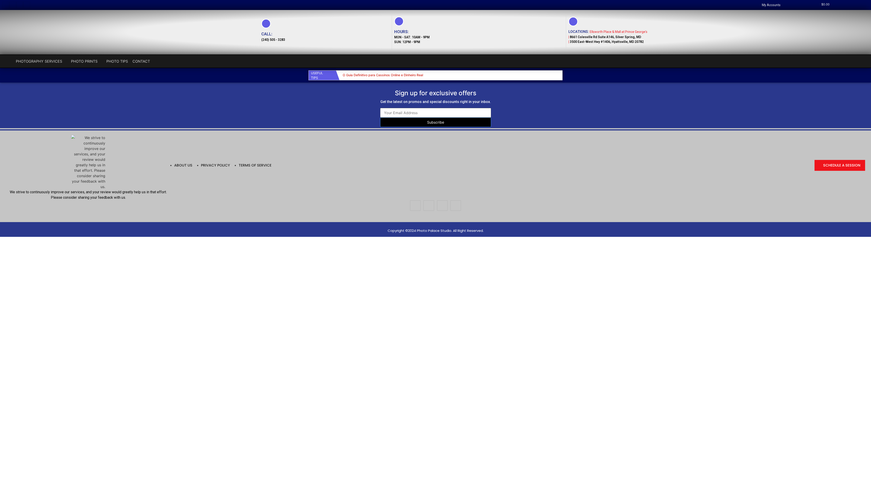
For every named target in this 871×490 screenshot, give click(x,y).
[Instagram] (12, 5)
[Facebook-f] (5, 5)
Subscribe (435, 122)
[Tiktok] (19, 5)
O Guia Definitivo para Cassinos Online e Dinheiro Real (383, 75)
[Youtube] (26, 5)
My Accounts (771, 5)
